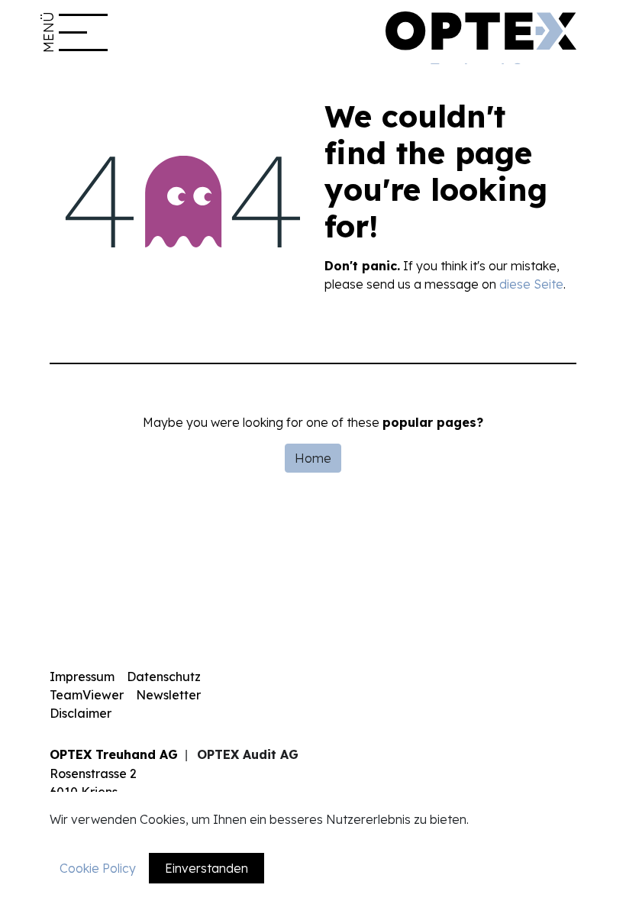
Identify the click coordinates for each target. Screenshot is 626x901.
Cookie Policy (98, 868)
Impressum (82, 676)
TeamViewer (87, 694)
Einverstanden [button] (206, 868)
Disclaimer (80, 713)
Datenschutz (164, 676)
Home (313, 458)
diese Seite (531, 284)
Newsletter (168, 694)
